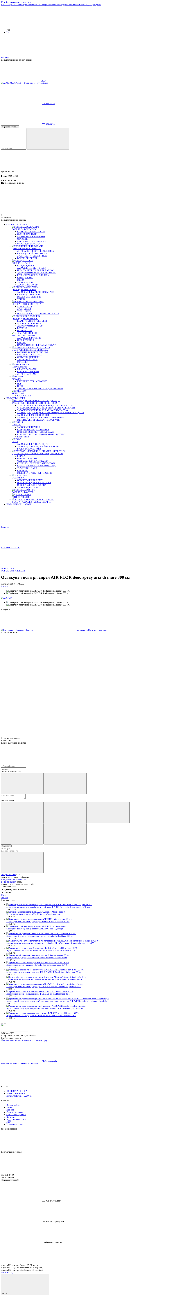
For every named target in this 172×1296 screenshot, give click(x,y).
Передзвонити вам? (10, 127)
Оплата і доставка (24, 4)
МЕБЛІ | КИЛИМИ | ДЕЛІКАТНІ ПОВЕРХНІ (38, 420)
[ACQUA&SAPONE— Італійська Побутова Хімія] (14, 1031)
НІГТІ (20, 386)
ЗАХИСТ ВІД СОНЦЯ (27, 285)
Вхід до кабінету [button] (14, 1105)
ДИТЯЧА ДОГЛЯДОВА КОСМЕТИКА (35, 251)
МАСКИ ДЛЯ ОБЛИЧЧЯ (29, 297)
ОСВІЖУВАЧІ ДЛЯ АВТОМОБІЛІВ (34, 482)
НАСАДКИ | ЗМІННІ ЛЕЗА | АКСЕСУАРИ (37, 345)
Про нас (12, 4)
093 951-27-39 (48, 103)
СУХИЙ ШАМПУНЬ (27, 234)
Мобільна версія (49, 1061)
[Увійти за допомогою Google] (65, 783)
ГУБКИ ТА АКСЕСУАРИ (29, 449)
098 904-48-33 (48, 124)
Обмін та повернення (42, 4)
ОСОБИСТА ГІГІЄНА (16, 224)
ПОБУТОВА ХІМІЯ (15, 398)
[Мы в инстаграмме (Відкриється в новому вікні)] (21, 25)
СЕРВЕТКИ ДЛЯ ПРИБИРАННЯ (33, 461)
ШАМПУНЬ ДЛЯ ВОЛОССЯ (31, 232)
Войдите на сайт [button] (8, 882)
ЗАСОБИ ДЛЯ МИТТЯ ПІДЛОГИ (33, 415)
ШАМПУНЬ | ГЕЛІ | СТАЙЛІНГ (32, 321)
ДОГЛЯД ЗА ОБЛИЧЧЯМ (29, 323)
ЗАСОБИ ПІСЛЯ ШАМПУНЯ (31, 236)
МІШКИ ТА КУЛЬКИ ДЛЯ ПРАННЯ (34, 473)
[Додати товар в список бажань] (22, 862)
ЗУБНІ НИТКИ (24, 311)
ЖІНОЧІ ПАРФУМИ (27, 369)
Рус (8, 32)
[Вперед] (5, 1023)
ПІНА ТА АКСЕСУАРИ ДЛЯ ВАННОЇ (35, 270)
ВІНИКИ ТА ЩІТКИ (27, 458)
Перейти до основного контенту (16, 2)
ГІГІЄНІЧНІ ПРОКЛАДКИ (29, 355)
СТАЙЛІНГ (22, 239)
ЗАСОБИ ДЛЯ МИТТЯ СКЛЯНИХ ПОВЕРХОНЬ (40, 417)
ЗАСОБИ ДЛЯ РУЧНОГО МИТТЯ (33, 444)
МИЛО (20, 280)
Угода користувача (92, 4)
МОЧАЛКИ (22, 362)
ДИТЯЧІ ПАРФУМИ (27, 374)
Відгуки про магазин (70, 4)
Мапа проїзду (7, 1272)
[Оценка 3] (108, 812)
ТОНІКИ (21, 299)
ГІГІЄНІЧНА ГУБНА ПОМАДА (32, 381)
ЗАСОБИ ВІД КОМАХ (28, 487)
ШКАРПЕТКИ (24, 396)
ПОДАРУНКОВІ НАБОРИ (19, 504)
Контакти (56, 4)
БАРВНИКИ (23, 437)
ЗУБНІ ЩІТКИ (24, 309)
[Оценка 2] (65, 812)
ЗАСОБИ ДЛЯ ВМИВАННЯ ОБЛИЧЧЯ (35, 292)
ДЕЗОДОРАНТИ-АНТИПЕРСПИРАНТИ (36, 273)
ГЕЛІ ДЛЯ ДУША (25, 265)
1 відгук (4, 586)
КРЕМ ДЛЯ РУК (25, 277)
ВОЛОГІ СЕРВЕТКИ (27, 258)
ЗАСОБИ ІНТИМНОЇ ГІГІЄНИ (31, 268)
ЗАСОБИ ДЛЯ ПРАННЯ (28, 427)
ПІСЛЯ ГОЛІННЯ (25, 340)
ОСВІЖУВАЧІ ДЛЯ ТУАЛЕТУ (31, 485)
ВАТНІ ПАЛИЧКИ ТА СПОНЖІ (32, 352)
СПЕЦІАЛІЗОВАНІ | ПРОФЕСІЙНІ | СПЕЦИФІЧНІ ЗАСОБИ (46, 408)
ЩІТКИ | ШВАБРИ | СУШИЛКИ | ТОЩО (36, 466)
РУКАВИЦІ (22, 470)
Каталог (4, 4)
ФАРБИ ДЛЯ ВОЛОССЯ (28, 244)
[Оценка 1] (22, 812)
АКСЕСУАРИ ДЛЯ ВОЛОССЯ (31, 241)
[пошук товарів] (47, 139)
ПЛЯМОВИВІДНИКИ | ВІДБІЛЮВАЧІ (35, 432)
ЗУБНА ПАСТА (24, 306)
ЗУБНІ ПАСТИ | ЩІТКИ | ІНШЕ (32, 256)
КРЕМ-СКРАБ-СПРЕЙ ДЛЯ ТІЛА (33, 275)
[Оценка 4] (22, 833)
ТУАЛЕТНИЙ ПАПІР (27, 359)
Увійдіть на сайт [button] (8, 874)
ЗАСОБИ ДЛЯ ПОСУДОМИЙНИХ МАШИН (38, 446)
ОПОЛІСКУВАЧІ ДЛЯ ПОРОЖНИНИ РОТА (38, 314)
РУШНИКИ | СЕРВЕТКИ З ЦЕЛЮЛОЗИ (36, 463)
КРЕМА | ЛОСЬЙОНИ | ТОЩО (32, 253)
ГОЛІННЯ (22, 328)
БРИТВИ (21, 342)
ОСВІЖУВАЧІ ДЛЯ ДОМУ (29, 480)
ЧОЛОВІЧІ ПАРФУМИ (28, 371)
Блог (82, 4)
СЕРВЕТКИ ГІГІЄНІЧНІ (28, 357)
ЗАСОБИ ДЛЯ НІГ (26, 282)
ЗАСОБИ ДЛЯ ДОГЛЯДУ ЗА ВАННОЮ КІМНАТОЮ (42, 410)
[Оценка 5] (65, 833)
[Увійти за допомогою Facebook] (22, 783)
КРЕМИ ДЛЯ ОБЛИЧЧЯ (28, 294)
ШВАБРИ (21, 456)
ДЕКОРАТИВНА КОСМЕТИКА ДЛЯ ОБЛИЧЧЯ (40, 388)
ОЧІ (19, 384)
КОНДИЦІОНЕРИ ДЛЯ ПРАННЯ (33, 429)
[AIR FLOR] (7, 598)
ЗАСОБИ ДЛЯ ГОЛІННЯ (29, 338)
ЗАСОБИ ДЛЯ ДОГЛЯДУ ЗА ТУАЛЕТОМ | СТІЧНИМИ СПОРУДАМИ (50, 412)
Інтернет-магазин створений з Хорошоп (19, 1063)
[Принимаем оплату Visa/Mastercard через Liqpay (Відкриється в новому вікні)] (24, 1040)
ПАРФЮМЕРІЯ (24, 330)
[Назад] (2, 1023)
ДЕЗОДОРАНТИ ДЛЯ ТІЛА (30, 326)
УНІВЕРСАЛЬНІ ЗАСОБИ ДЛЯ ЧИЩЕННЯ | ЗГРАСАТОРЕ (45, 405)
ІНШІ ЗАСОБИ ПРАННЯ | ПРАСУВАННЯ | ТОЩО (41, 434)
